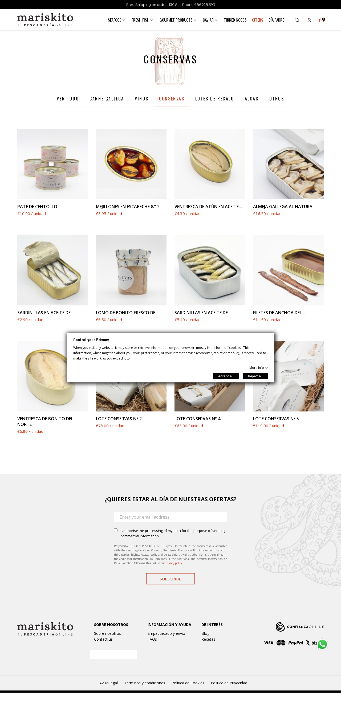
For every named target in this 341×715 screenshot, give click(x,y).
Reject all (255, 376)
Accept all (225, 376)
